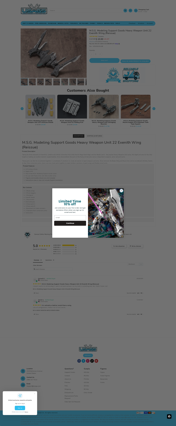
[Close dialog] (121, 190)
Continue (70, 223)
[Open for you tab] (169, 416)
